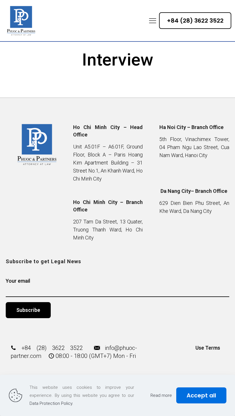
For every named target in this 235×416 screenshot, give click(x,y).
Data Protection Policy (51, 403)
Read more (161, 395)
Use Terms (207, 348)
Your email (18, 281)
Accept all (201, 395)
